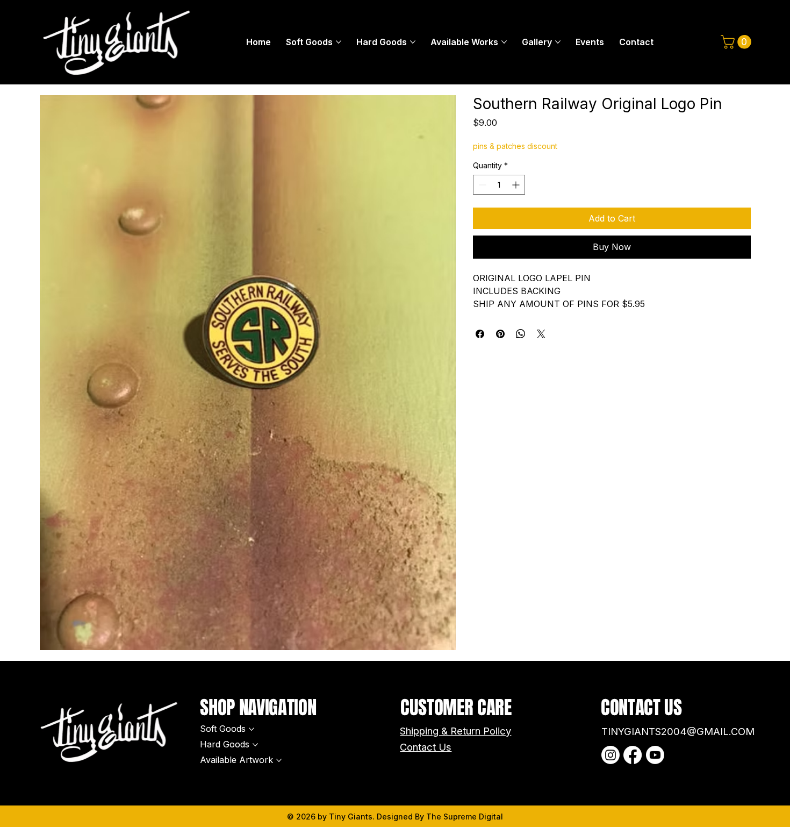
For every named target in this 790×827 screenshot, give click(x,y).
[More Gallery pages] (558, 42)
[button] (738, 42)
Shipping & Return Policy (455, 731)
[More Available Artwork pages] (279, 760)
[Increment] (516, 184)
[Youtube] (655, 755)
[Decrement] (481, 184)
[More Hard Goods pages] (412, 42)
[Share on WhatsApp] (520, 333)
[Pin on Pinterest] (500, 333)
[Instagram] (610, 755)
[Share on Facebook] (479, 333)
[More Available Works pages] (504, 42)
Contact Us (425, 747)
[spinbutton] (499, 184)
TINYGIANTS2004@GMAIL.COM (678, 731)
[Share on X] (541, 333)
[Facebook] (632, 755)
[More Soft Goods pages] (338, 42)
